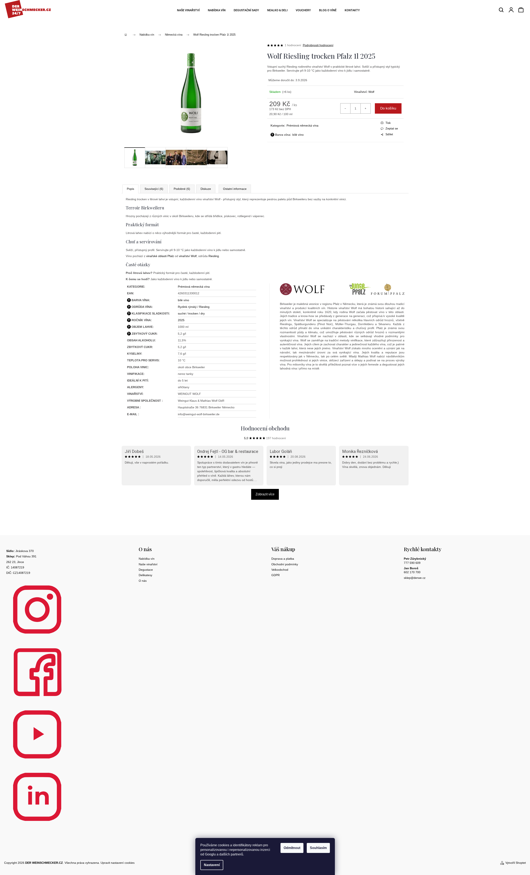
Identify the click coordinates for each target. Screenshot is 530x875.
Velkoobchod (279, 569)
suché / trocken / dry (191, 313)
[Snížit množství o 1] (345, 108)
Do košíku (388, 108)
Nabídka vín (147, 558)
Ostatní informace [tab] (235, 188)
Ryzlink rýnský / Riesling (194, 306)
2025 (181, 320)
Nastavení (212, 865)
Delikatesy (145, 575)
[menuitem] (187, 10)
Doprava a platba (282, 558)
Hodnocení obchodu (265, 428)
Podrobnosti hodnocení (318, 45)
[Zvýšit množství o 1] (365, 108)
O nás (143, 580)
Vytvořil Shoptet (515, 862)
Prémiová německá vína (302, 125)
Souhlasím (318, 848)
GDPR (275, 575)
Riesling (213, 256)
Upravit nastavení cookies (118, 862)
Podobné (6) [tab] (182, 188)
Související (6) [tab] (154, 188)
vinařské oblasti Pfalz (160, 256)
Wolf (371, 91)
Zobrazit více (265, 494)
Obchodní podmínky (284, 564)
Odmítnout (292, 848)
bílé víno (298, 134)
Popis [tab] (130, 188)
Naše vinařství (148, 564)
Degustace (146, 569)
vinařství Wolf (188, 256)
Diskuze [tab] (206, 188)
